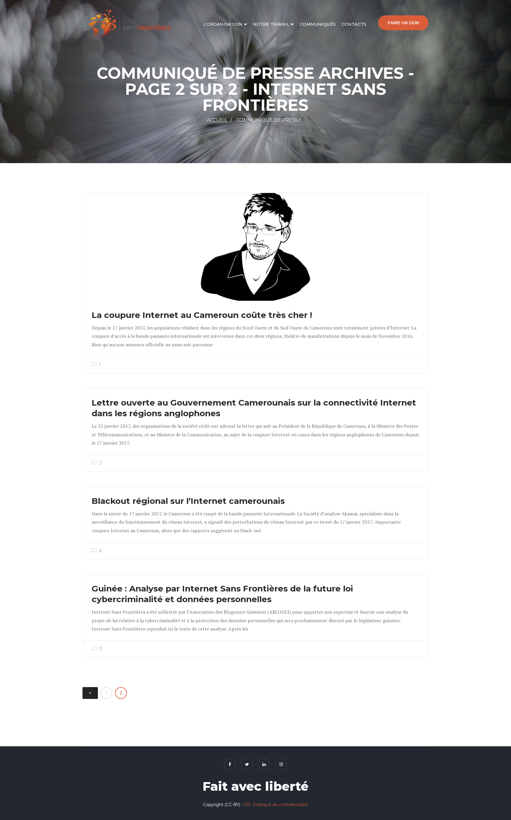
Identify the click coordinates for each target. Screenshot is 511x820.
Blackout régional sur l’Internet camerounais (188, 501)
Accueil (217, 120)
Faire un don (403, 22)
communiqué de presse (269, 120)
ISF (247, 804)
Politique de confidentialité (280, 804)
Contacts (354, 24)
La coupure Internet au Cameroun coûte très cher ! (202, 315)
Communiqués (318, 24)
